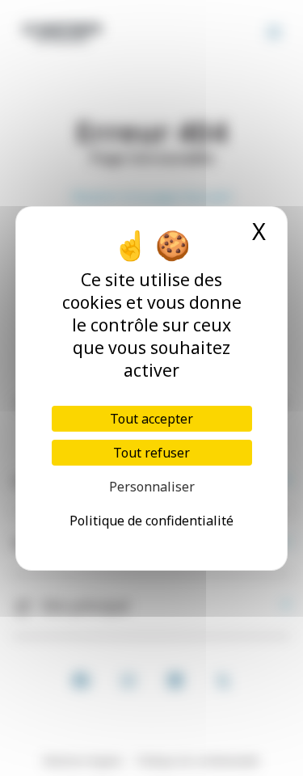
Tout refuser (151, 453)
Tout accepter (151, 419)
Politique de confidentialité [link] (151, 520)
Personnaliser (152, 487)
